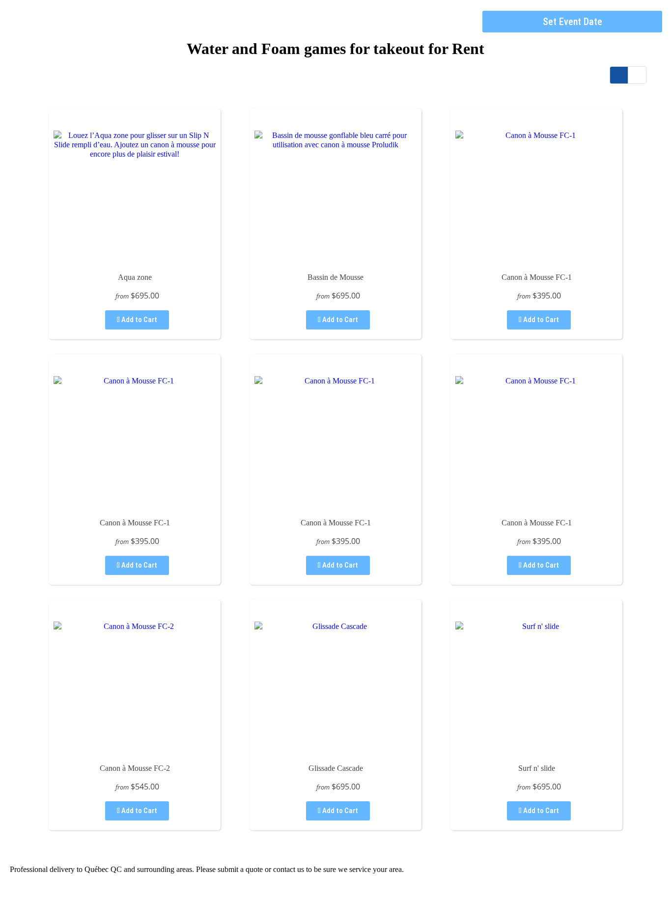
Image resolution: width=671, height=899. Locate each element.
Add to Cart (138, 319)
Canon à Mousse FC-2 (135, 768)
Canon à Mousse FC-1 (537, 277)
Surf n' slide (536, 768)
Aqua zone (135, 277)
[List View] (637, 75)
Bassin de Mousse (335, 277)
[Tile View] (619, 75)
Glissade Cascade (335, 768)
